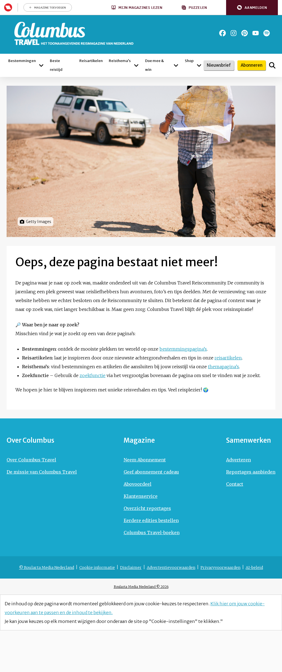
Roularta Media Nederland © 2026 (141, 587)
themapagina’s (223, 366)
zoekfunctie (92, 375)
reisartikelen (228, 358)
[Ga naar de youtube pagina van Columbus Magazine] (255, 33)
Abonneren (251, 65)
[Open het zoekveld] (272, 65)
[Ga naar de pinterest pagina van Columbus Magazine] (244, 33)
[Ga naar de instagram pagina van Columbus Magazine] (233, 33)
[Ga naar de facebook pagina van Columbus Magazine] (222, 33)
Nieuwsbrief (219, 65)
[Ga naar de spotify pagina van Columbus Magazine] (266, 33)
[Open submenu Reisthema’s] (136, 65)
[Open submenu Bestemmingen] (41, 65)
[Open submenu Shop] (199, 65)
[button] (252, 7)
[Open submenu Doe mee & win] (176, 65)
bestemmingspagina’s (183, 349)
